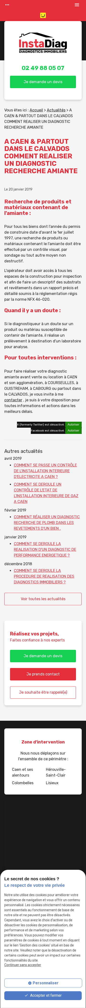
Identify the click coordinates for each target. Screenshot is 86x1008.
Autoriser (73, 424)
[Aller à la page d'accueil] (43, 45)
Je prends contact (43, 674)
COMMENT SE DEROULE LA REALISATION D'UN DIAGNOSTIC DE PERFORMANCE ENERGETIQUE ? (45, 549)
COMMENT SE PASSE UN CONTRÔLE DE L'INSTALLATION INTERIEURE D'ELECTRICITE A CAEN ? (45, 471)
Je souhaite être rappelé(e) (43, 692)
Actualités (56, 110)
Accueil (36, 110)
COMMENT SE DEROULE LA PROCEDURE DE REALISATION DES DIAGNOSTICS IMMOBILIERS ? (44, 576)
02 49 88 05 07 (43, 68)
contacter (13, 400)
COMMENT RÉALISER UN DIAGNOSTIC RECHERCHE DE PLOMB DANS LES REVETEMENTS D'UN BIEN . (47, 523)
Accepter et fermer (45, 995)
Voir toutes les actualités (43, 599)
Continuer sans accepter (22, 965)
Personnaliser (46, 983)
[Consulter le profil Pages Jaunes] (43, 15)
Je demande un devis (43, 82)
